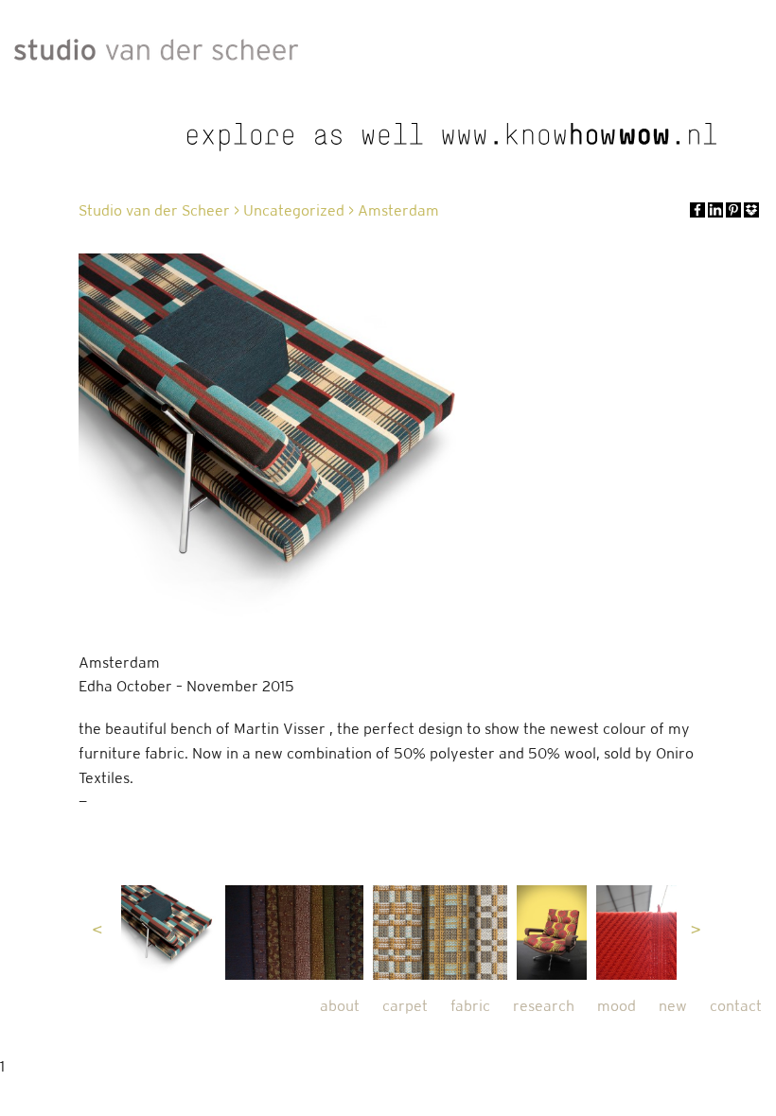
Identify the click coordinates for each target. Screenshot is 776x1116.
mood (616, 1006)
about (340, 1006)
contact (736, 1006)
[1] (168, 932)
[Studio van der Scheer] (156, 45)
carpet (405, 1006)
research (543, 1006)
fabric (470, 1006)
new (673, 1006)
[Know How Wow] (452, 137)
